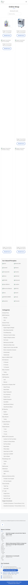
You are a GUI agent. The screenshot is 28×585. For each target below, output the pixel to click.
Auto (5, 320)
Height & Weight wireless (9, 337)
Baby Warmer (5, 416)
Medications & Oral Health (12, 556)
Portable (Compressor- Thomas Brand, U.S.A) (14, 503)
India (5, 463)
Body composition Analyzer (10, 350)
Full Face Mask (7, 444)
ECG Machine (5, 359)
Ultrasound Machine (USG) (8, 476)
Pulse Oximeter (5, 483)
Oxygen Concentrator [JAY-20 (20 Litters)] (21, 139)
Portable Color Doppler (9, 478)
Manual (5, 317)
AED (5, 473)
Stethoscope (5, 466)
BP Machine (5, 409)
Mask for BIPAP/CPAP (7, 357)
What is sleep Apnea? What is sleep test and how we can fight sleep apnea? (16, 544)
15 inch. (5, 434)
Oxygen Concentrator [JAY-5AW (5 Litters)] (7, 248)
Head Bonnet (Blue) (8, 406)
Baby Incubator (5, 369)
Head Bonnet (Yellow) (8, 404)
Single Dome (6, 493)
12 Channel (6, 367)
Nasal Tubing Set (7, 392)
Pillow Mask (6, 449)
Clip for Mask (7, 456)
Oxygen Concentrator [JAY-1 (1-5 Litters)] (7, 31)
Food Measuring (7, 332)
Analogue (6, 414)
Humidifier (6, 402)
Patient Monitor (5, 426)
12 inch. (5, 431)
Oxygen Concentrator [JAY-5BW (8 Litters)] (21, 248)
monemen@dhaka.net (7, 576)
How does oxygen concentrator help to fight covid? (16, 533)
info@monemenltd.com (7, 577)
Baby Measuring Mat (8, 330)
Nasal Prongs (7, 387)
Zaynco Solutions (16, 583)
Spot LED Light (7, 498)
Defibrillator (5, 468)
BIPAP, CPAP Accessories (8, 436)
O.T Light (4, 491)
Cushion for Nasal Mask (9, 441)
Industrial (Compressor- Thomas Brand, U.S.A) (14, 506)
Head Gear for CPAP (8, 451)
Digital (5, 411)
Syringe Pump (5, 312)
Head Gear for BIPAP (8, 454)
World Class (6, 424)
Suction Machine (6, 421)
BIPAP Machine (5, 315)
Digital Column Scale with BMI (11, 347)
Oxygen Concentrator (7, 501)
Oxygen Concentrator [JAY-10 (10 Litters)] (21, 31)
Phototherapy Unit (6, 458)
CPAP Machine (5, 377)
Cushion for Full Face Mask (10, 439)
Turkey (5, 372)
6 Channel (6, 364)
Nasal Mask (6, 389)
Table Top (6, 486)
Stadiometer (6, 354)
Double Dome (7, 496)
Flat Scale (6, 340)
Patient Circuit (7, 397)
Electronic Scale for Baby (9, 335)
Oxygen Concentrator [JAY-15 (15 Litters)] (7, 44)
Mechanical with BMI (8, 342)
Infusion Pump (5, 322)
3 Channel (6, 362)
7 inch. (5, 429)
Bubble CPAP (5, 374)
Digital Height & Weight (9, 327)
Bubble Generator (8, 399)
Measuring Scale (6, 325)
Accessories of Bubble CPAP (8, 384)
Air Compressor (7, 394)
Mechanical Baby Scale (9, 345)
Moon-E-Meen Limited (17, 582)
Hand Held (6, 488)
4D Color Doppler (7, 481)
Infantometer (7, 352)
